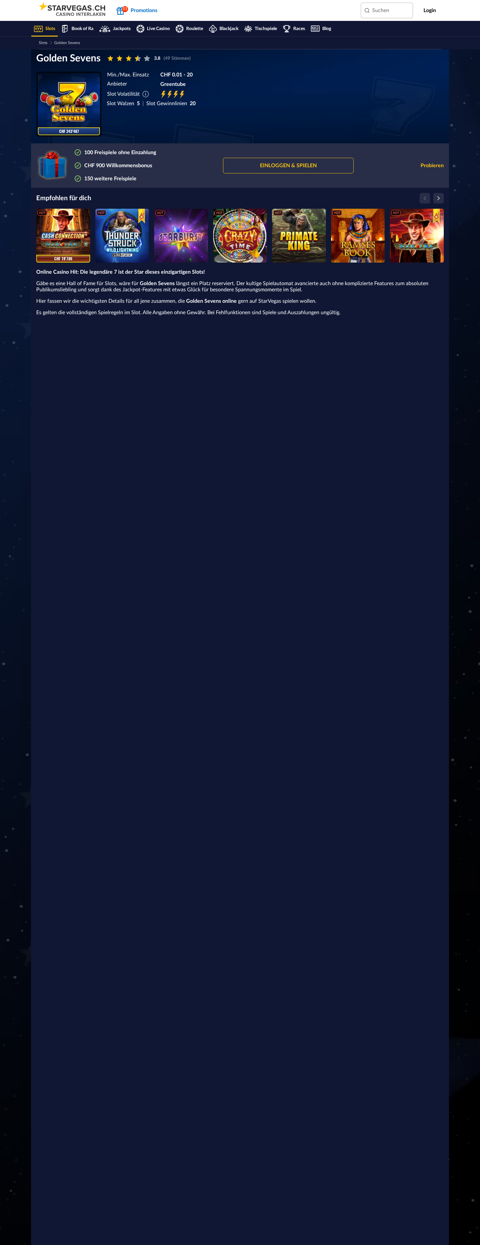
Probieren (432, 165)
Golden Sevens (67, 43)
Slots (43, 43)
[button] (288, 165)
